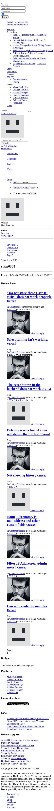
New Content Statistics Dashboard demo (25, 726)
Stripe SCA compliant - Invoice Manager (25, 721)
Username (25, 182)
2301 (11, 576)
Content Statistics (17, 352)
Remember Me (23, 193)
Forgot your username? (17, 24)
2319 (11, 355)
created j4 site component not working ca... (20, 740)
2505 (11, 621)
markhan (15, 743)
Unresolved (13, 250)
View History (7, 236)
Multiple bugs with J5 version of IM (17, 745)
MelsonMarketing (19, 758)
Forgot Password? (21, 187)
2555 (11, 309)
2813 (11, 486)
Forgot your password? (17, 22)
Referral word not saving (12, 750)
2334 (11, 400)
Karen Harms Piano (20, 748)
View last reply (37, 333)
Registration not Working (12, 756)
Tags (10, 255)
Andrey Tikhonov (19, 763)
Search (5, 143)
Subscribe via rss (8, 113)
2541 (11, 533)
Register (5, 5)
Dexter (14, 753)
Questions (12, 247)
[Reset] (29, 111)
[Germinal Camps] (19, 333)
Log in (4, 17)
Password (34, 187)
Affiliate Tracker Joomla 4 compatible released (28, 718)
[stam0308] (19, 424)
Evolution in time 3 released (19, 729)
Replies (11, 252)
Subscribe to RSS (9, 260)
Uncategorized (16, 307)
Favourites (12, 245)
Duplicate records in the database (16, 761)
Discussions (6, 148)
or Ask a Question (9, 146)
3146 (11, 445)
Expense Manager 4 (16, 724)
